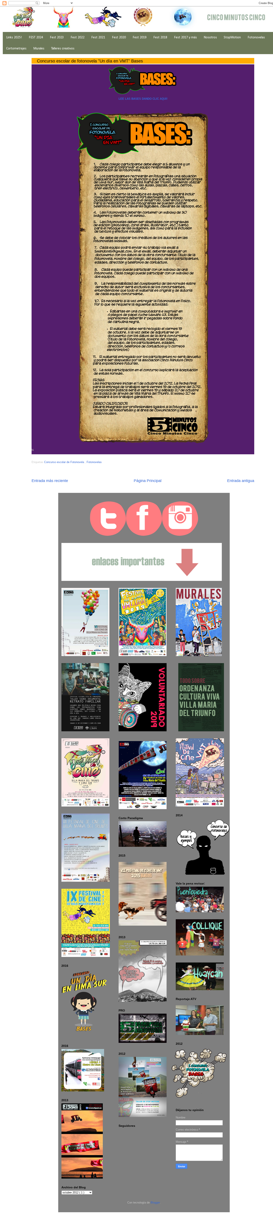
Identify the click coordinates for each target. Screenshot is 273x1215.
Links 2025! (14, 37)
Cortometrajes (16, 48)
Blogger (155, 1202)
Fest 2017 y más (185, 37)
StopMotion (232, 37)
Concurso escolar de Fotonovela (64, 462)
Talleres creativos (62, 48)
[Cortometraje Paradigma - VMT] (143, 845)
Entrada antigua (240, 481)
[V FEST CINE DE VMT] (82, 1177)
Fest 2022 (77, 37)
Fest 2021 (98, 37)
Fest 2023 (57, 37)
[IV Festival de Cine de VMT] (143, 775)
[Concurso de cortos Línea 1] (82, 1090)
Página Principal (147, 481)
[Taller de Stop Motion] (143, 1116)
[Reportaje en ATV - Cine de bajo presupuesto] (200, 1034)
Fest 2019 (140, 37)
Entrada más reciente (50, 481)
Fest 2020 (119, 37)
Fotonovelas (256, 37)
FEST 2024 (36, 37)
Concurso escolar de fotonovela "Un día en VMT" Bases (90, 61)
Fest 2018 (160, 37)
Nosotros (210, 37)
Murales (38, 48)
